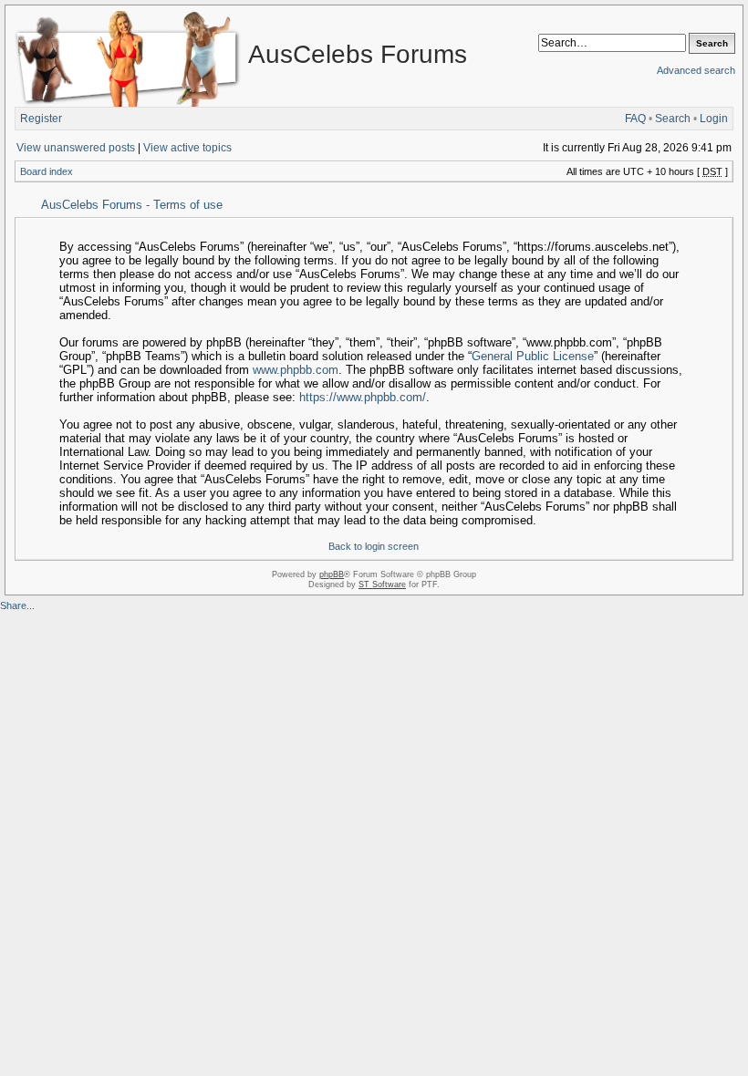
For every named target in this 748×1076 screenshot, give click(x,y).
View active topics (187, 147)
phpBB (331, 574)
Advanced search (696, 70)
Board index (46, 171)
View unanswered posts (75, 147)
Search (673, 118)
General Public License (533, 356)
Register (41, 118)
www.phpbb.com (295, 370)
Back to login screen (373, 546)
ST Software (382, 584)
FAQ (635, 118)
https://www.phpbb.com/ (362, 397)
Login (714, 118)
